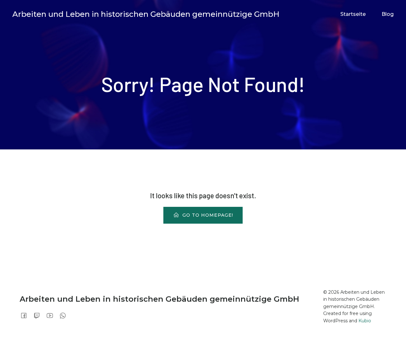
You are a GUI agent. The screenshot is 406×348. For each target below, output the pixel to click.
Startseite (353, 14)
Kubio (364, 321)
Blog (388, 14)
